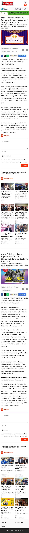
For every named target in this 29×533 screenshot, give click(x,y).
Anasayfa (4, 24)
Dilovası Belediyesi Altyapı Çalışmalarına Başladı (21, 467)
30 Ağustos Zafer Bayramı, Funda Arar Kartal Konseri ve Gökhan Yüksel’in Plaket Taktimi (6, 194)
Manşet (18, 24)
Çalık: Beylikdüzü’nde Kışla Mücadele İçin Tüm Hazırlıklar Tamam (7, 214)
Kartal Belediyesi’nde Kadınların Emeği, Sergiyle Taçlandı (21, 214)
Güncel (9, 24)
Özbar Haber (19, 200)
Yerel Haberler (24, 24)
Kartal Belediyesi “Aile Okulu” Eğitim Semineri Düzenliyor (7, 509)
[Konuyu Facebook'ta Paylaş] (2, 56)
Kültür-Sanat (13, 24)
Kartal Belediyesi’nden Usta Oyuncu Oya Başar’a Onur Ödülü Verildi (21, 510)
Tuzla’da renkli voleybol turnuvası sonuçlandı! (21, 192)
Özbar (4, 51)
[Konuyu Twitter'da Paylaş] (5, 56)
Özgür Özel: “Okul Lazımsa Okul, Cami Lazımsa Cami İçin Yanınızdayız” (20, 489)
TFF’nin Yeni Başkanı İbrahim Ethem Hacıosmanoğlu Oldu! (7, 235)
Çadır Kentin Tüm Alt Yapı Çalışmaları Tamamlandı (20, 235)
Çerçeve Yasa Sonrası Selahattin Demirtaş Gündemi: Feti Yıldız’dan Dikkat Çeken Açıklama (18, 14)
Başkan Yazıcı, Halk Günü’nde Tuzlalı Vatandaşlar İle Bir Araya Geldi (6, 489)
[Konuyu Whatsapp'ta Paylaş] (7, 56)
